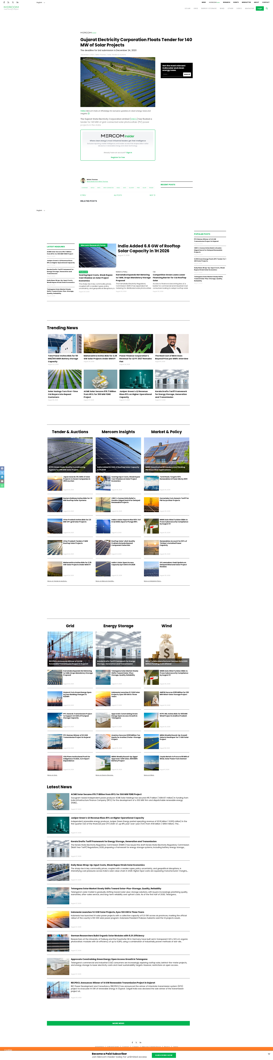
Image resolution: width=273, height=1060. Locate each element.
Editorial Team (113, 1047)
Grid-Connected (108, 188)
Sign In (129, 152)
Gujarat (131, 188)
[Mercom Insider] (214, 2)
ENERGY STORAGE (209, 8)
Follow (83, 111)
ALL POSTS (118, 195)
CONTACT (265, 2)
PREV (84, 195)
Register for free (118, 157)
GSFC (124, 188)
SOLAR (187, 8)
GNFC (98, 188)
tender (151, 188)
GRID (196, 8)
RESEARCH (226, 2)
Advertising (99, 1047)
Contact (125, 1047)
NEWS (204, 2)
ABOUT (256, 2)
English (39, 2)
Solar (144, 188)
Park (138, 188)
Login (260, 8)
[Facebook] (4, 2)
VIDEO (239, 8)
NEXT (152, 195)
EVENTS (236, 2)
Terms (175, 1047)
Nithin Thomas (101, 55)
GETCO (92, 188)
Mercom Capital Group (151, 1047)
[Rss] (8, 2)
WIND (222, 8)
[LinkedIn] (17, 2)
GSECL (118, 188)
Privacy (167, 1047)
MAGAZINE (249, 8)
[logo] (11, 8)
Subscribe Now (164, 1055)
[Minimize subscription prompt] (269, 1054)
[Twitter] (13, 2)
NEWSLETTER (246, 2)
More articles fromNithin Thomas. (97, 181)
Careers (135, 1047)
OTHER (230, 8)
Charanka (85, 188)
